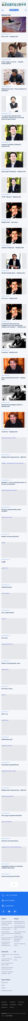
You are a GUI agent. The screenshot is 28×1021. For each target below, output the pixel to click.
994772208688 (9, 900)
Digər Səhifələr (5, 980)
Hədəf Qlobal (21, 1002)
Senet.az (12, 1007)
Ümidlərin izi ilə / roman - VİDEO (7, 955)
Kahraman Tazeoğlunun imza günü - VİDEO (7, 972)
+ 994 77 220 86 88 (11, 895)
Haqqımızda (4, 982)
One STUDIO (9, 1016)
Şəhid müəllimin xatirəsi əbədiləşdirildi (19, 932)
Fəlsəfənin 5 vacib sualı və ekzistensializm (7, 928)
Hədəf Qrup (4, 1002)
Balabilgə (20, 1004)
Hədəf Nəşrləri (4, 1004)
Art (15, 952)
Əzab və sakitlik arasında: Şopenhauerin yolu (7, 933)
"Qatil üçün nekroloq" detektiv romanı (6, 959)
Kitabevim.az (4, 1007)
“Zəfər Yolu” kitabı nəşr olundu (19, 944)
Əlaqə (2, 985)
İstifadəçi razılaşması (6, 990)
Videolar (3, 988)
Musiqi (15, 960)
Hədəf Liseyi (12, 1002)
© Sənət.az (4, 1013)
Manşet (16, 919)
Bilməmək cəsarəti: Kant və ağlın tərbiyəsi (7, 938)
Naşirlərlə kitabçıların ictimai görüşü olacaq (19, 922)
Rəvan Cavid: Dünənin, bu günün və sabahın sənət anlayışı (6, 923)
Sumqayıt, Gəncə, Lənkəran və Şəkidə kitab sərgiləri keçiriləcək (18, 938)
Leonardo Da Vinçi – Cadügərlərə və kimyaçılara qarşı (6, 943)
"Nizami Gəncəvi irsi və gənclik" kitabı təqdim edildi (19, 927)
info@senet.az (9, 906)
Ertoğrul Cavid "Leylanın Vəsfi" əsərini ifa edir (7, 968)
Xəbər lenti (4, 952)
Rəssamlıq (16, 954)
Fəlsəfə (3, 919)
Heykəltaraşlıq (17, 957)
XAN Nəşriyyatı (13, 1004)
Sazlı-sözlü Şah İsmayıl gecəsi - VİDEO (7, 964)
